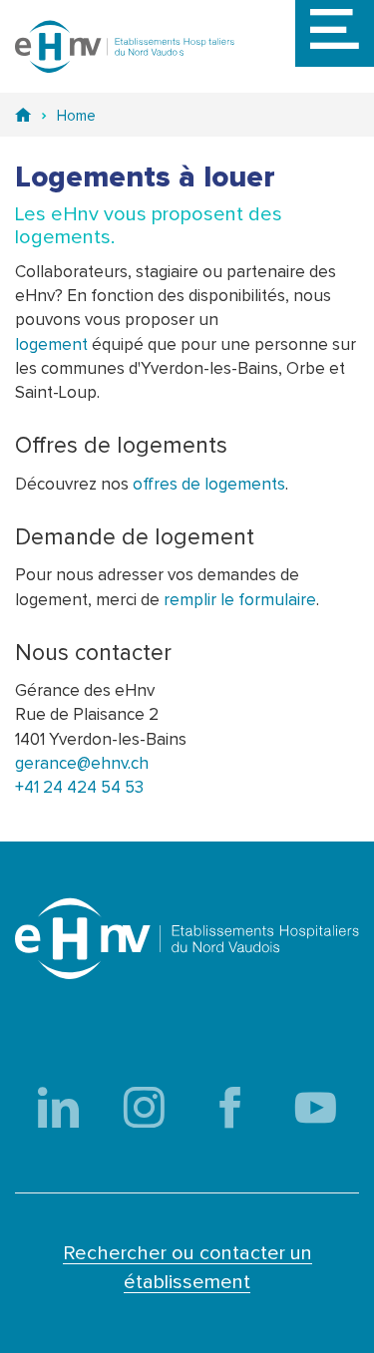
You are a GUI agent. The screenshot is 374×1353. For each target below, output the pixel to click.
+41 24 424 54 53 (79, 788)
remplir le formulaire (240, 600)
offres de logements (209, 485)
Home (76, 116)
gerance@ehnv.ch (82, 764)
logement (51, 345)
